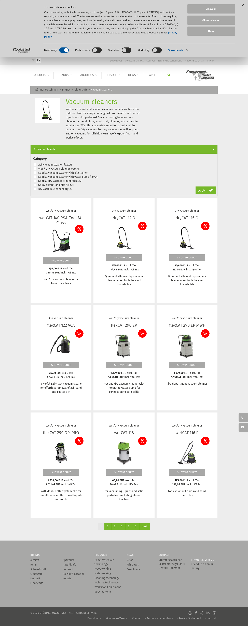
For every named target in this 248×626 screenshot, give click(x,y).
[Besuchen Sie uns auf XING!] (202, 613)
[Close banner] (243, 5)
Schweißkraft (38, 569)
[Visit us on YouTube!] (190, 613)
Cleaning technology (106, 578)
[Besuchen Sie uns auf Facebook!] (196, 613)
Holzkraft (67, 569)
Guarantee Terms (134, 60)
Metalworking (102, 573)
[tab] (124, 149)
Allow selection (211, 20)
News (132, 75)
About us (87, 75)
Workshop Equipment (107, 587)
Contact (150, 60)
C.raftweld (36, 573)
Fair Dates (133, 564)
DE (33, 60)
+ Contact (136, 618)
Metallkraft (69, 564)
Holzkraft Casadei (73, 573)
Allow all (211, 8)
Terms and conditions (170, 60)
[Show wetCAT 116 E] (187, 453)
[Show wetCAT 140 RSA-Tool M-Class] (61, 241)
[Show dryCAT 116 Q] (187, 238)
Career (152, 75)
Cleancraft (81, 89)
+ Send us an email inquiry (202, 566)
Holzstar (67, 578)
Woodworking (102, 568)
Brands (63, 75)
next (144, 526)
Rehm (33, 564)
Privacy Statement (194, 60)
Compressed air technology (104, 562)
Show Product (61, 260)
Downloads (116, 60)
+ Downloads (93, 618)
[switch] (97, 50)
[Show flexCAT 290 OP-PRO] (61, 453)
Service (111, 75)
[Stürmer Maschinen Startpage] (200, 75)
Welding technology (106, 582)
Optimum (68, 560)
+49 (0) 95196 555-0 (203, 559)
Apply (202, 190)
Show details (175, 50)
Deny (211, 31)
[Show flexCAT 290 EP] (124, 345)
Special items (102, 591)
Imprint (211, 60)
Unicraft (35, 578)
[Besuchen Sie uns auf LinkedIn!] (208, 613)
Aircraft (34, 560)
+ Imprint (210, 618)
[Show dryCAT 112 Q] (124, 238)
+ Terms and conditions (159, 618)
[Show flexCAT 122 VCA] (61, 345)
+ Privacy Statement (189, 618)
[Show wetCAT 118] (124, 453)
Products (39, 75)
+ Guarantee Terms (115, 618)
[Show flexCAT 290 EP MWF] (187, 345)
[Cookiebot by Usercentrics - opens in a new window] (22, 50)
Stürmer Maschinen (46, 89)
